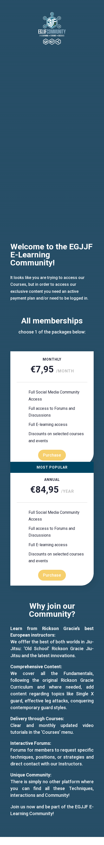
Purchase (52, 455)
